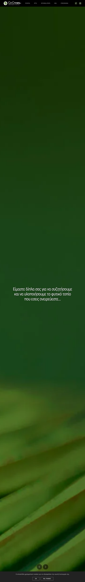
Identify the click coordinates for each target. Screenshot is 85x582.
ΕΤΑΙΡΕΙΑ (27, 3)
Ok (36, 578)
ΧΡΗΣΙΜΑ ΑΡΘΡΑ (45, 3)
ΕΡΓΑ (35, 3)
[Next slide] (45, 567)
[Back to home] (12, 3)
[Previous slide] (39, 567)
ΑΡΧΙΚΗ (19, 3)
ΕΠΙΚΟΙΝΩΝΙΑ (64, 3)
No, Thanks (47, 578)
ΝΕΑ (55, 3)
